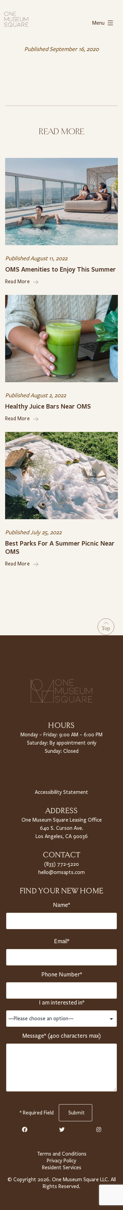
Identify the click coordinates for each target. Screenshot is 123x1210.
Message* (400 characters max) (61, 1035)
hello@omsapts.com (61, 872)
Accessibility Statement (61, 792)
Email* (61, 941)
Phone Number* (61, 974)
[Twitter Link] (62, 1129)
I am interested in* (61, 1002)
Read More (17, 281)
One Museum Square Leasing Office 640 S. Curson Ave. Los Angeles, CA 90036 (62, 828)
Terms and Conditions (61, 1154)
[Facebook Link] (24, 1129)
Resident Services (61, 1167)
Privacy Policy (61, 1161)
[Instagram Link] (98, 1129)
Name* (61, 905)
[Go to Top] (105, 626)
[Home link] (16, 19)
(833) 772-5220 (61, 864)
